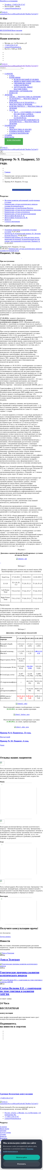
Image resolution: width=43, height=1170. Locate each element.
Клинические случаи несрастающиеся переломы (23, 210)
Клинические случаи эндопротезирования (20, 214)
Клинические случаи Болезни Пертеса (19, 208)
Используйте (21, 1157)
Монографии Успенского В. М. (16, 218)
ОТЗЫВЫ (8, 135)
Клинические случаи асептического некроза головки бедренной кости (21, 205)
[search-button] (23, 68)
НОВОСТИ (13, 93)
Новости (8, 219)
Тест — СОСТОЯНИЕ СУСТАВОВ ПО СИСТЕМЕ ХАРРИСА (27, 113)
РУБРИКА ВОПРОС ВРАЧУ (19, 131)
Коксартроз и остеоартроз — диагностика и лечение (22, 103)
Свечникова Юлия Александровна (22, 84)
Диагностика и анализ (20, 129)
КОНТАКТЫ (9, 137)
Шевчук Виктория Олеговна (27, 81)
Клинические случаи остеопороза (17, 212)
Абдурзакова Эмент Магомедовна (23, 88)
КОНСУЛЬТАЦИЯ (14, 140)
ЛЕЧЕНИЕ (8, 95)
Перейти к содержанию (9, 1)
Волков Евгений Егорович (26, 79)
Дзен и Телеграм (10, 959)
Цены (11, 127)
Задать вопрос (5, 936)
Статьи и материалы (19, 133)
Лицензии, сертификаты (20, 91)
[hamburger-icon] (1, 70)
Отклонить (21, 1164)
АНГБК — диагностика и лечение (25, 97)
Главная (7, 172)
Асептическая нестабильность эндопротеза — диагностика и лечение (24, 122)
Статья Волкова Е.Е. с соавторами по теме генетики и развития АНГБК (20, 991)
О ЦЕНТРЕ (9, 74)
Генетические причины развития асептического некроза (19, 974)
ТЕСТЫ (12, 110)
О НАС (11, 75)
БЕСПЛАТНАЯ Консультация (11, 30)
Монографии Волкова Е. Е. (15, 216)
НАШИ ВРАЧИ (14, 77)
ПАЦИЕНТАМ (10, 125)
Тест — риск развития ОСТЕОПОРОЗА (24, 117)
